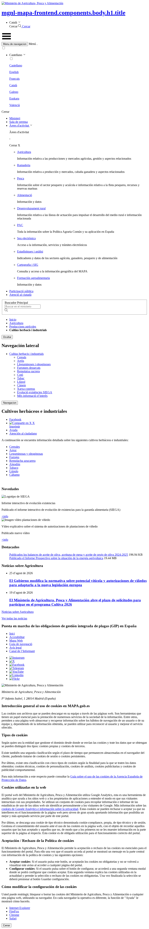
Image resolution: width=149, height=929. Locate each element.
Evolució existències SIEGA (34, 392)
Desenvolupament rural (31, 208)
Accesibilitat (16, 637)
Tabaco (13, 467)
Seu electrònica (26, 238)
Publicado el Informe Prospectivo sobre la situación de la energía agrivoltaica (56, 558)
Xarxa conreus (26, 388)
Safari (12, 918)
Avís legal (15, 647)
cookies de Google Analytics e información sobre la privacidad (40, 809)
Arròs (20, 360)
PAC (20, 225)
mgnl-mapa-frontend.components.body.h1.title (63, 12)
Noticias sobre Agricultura (18, 611)
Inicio (12, 319)
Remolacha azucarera (22, 460)
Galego (13, 92)
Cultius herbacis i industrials (26, 353)
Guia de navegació (20, 644)
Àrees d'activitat (19, 125)
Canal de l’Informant (22, 651)
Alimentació (24, 195)
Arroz (12, 450)
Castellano (15, 65)
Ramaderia (23, 165)
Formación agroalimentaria (33, 278)
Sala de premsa (18, 121)
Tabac (20, 378)
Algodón (14, 464)
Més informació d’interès (32, 395)
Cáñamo (14, 474)
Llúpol (21, 381)
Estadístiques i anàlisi (30, 251)
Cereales (14, 446)
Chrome (14, 915)
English (14, 72)
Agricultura (24, 152)
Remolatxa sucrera (28, 371)
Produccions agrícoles (22, 326)
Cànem (21, 385)
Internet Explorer (19, 908)
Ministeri (14, 118)
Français (14, 78)
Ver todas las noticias (14, 618)
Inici (12, 633)
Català (13, 85)
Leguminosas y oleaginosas (26, 453)
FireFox (14, 911)
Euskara (14, 98)
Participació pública (21, 291)
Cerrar (6, 925)
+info (5, 516)
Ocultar (7, 337)
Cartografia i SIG (27, 264)
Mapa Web (16, 640)
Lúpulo (13, 471)
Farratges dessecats (28, 367)
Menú (32, 43)
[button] (74, 44)
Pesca (20, 178)
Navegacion (9, 402)
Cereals (21, 357)
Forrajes (14, 457)
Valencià (14, 105)
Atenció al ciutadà (20, 294)
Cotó (20, 374)
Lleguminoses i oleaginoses (34, 364)
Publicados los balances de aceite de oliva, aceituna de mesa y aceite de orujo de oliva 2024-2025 (68, 554)
